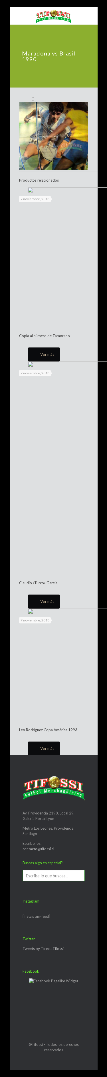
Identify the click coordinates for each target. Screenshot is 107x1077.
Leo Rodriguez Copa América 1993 (48, 730)
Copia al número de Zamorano (44, 335)
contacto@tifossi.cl (38, 849)
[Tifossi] (54, 16)
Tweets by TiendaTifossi (43, 948)
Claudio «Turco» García (38, 583)
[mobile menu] (17, 16)
